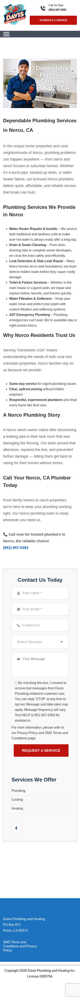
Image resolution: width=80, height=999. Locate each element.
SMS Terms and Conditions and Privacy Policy (20, 946)
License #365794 (39, 976)
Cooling (17, 799)
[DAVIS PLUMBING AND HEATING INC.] (14, 14)
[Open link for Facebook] (16, 828)
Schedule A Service (53, 20)
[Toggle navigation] (6, 34)
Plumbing (18, 790)
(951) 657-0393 (57, 9)
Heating (17, 808)
